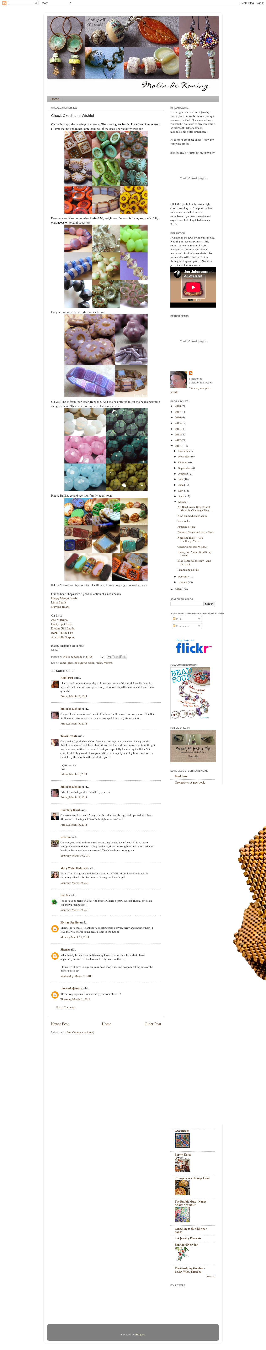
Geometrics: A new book (190, 782)
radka (99, 662)
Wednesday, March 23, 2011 (76, 976)
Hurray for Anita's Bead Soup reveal (194, 553)
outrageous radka (84, 662)
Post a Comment (65, 1007)
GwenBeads (182, 1131)
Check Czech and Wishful (192, 546)
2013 (178, 434)
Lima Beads (58, 602)
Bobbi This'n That (62, 632)
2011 (178, 446)
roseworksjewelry (71, 988)
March (182, 502)
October (183, 462)
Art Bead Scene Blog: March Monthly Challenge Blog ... (194, 508)
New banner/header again (192, 516)
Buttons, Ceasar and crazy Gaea (195, 532)
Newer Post (60, 1023)
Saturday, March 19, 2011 (75, 855)
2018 (178, 406)
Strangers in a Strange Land (192, 1178)
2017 (178, 412)
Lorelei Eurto (183, 1154)
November (184, 456)
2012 (178, 440)
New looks (183, 521)
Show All (211, 1276)
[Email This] (109, 657)
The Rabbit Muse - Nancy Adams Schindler (190, 1203)
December (184, 451)
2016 (178, 417)
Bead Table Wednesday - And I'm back (194, 562)
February (184, 576)
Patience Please (186, 526)
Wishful (108, 662)
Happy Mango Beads (64, 598)
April (181, 496)
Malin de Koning (70, 709)
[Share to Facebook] (121, 657)
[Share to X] (117, 657)
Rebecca (65, 837)
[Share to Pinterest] (125, 657)
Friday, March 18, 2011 (73, 696)
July (181, 479)
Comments (181, 626)
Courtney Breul (70, 810)
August (182, 473)
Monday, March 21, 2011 (74, 937)
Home (55, 99)
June (181, 485)
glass (70, 662)
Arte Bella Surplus (62, 637)
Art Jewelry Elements (188, 1238)
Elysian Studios (70, 922)
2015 (178, 423)
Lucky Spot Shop (61, 624)
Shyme (64, 949)
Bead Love (181, 776)
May (181, 490)
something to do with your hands (191, 1230)
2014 (178, 429)
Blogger (139, 1334)
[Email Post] (102, 656)
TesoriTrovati (68, 736)
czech (63, 662)
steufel (64, 895)
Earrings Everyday (186, 1244)
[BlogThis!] (113, 657)
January (183, 582)
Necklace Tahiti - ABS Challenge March (190, 539)
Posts (178, 619)
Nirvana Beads (60, 607)
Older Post (153, 1023)
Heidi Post (66, 678)
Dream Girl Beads (62, 628)
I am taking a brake (188, 569)
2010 (178, 589)
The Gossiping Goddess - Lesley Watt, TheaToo (190, 1270)
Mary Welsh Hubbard (74, 868)
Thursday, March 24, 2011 (75, 999)
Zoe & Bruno (59, 620)
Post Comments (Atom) (80, 1032)
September (184, 468)
